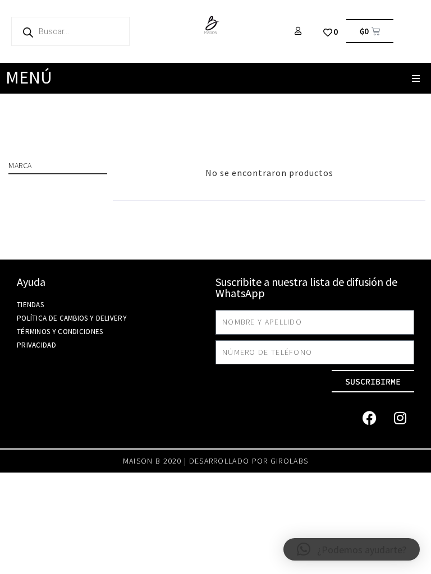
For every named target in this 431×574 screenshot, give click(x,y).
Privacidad (36, 345)
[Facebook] (369, 418)
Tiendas (30, 304)
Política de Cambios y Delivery (72, 318)
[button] (415, 78)
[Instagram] (400, 418)
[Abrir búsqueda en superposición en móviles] (70, 31)
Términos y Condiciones (60, 331)
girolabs (289, 461)
